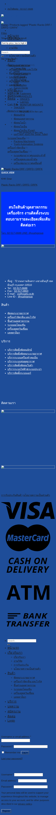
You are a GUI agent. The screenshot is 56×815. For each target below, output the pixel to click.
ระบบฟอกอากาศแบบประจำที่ (29, 155)
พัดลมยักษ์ (19, 115)
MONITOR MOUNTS (31, 104)
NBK (16, 82)
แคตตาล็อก (13, 332)
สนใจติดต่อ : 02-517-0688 (20, 9)
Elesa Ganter (21, 74)
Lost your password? (12, 758)
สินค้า (11, 60)
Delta (17, 71)
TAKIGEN (19, 107)
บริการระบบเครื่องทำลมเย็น (22, 357)
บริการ (11, 701)
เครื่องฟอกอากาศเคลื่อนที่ (28, 163)
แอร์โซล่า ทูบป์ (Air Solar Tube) (31, 134)
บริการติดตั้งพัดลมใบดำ (20, 365)
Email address (9, 780)
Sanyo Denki (21, 88)
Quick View (7, 172)
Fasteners (25, 93)
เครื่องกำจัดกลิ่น (16, 147)
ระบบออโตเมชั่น (16, 138)
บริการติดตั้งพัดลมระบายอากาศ (24, 353)
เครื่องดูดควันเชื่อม (17, 151)
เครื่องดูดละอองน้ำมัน (25, 159)
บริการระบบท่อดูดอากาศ (21, 361)
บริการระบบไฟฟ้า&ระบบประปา (24, 369)
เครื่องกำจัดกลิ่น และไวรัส (21, 317)
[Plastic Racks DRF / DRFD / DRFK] (22, 169)
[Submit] (2, 56)
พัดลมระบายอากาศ (18, 111)
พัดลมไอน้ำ (20, 122)
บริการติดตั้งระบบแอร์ (19, 373)
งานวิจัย (13, 47)
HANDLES (26, 96)
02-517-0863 (21, 291)
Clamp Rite (20, 68)
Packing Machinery (24, 141)
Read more (7, 190)
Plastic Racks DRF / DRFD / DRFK (19, 184)
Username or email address (16, 736)
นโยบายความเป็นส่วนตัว (22, 55)
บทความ (13, 706)
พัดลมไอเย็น (20, 126)
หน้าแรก (13, 35)
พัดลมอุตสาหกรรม (24, 118)
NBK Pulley (20, 85)
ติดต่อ (11, 716)
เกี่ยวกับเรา (14, 652)
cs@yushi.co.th (25, 294)
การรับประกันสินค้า (12, 495)
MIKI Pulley (20, 79)
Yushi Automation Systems (28, 144)
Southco (18, 90)
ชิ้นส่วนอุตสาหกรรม (18, 65)
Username (7, 774)
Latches (24, 102)
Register (6, 811)
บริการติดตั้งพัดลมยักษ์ (19, 349)
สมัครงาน (14, 711)
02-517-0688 (20, 288)
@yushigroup (25, 296)
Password (7, 746)
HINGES (25, 99)
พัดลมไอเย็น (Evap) (24, 130)
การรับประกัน (21, 665)
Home (4, 25)
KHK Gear (19, 77)
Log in (25, 752)
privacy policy (25, 804)
